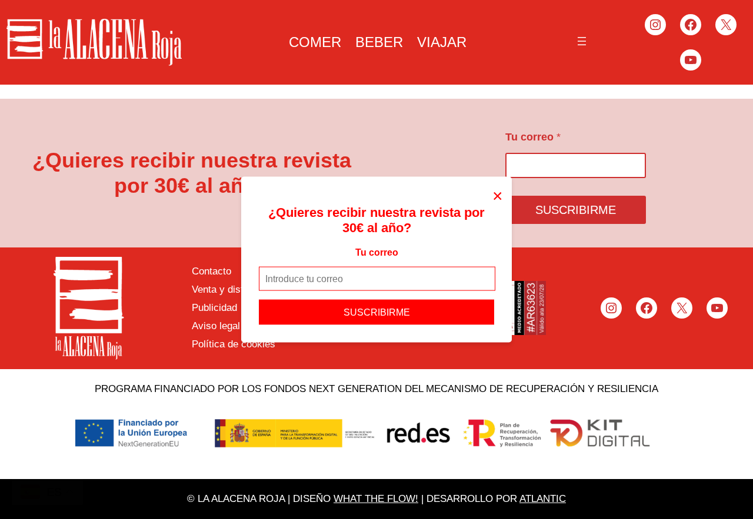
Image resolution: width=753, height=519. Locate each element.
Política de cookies (233, 344)
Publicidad (214, 307)
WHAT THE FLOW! (376, 498)
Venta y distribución (235, 289)
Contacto (211, 271)
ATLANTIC (542, 498)
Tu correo (376, 252)
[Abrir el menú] (582, 41)
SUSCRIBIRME (377, 312)
